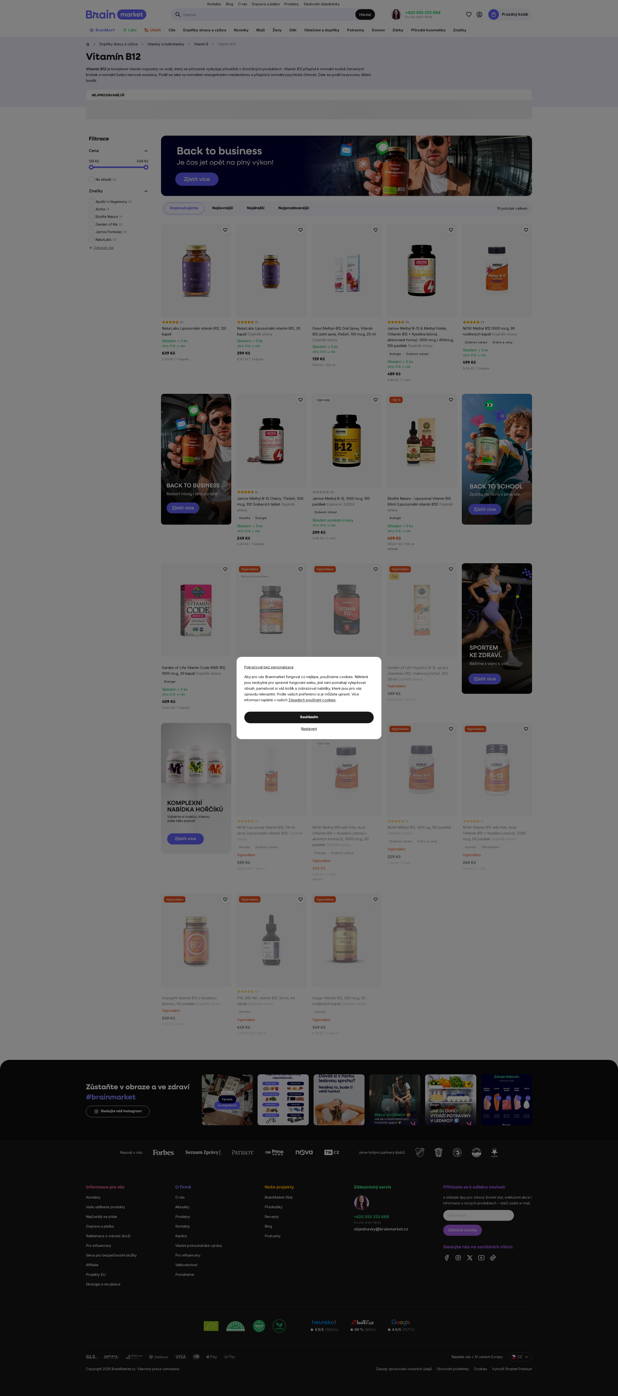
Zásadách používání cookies (312, 700)
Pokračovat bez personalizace (269, 667)
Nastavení (309, 729)
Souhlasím (309, 717)
